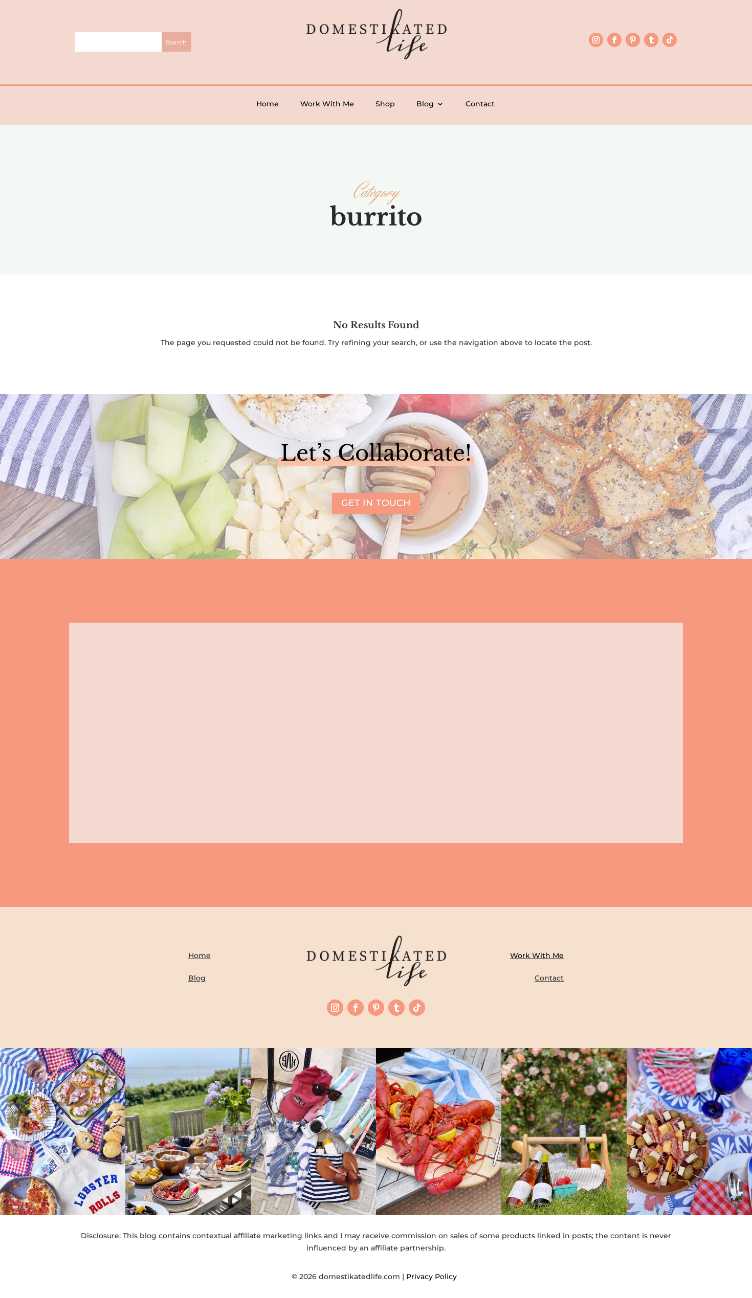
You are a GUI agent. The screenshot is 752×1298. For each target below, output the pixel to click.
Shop (385, 103)
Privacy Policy (433, 1276)
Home (267, 103)
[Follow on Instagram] (596, 40)
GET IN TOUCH (376, 503)
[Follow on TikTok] (669, 40)
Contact (480, 103)
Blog (425, 103)
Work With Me (327, 103)
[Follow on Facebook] (614, 40)
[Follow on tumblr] (651, 40)
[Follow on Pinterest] (633, 40)
